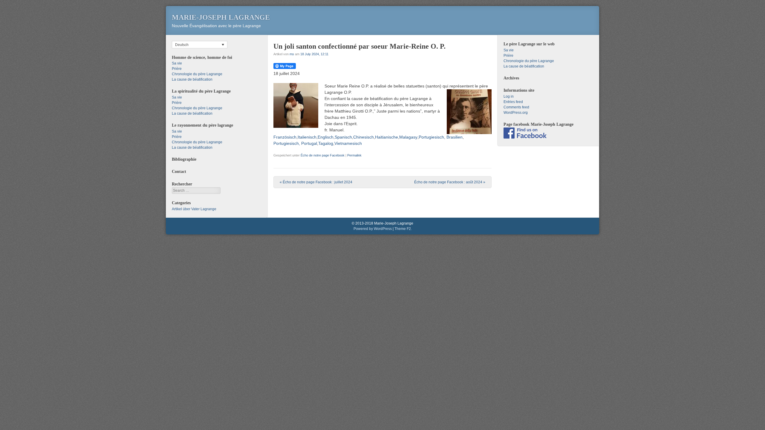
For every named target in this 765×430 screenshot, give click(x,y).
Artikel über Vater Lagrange (194, 209)
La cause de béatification (192, 79)
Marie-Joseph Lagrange (221, 17)
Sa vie (177, 63)
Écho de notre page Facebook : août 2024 (449, 182)
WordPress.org (516, 112)
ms (292, 54)
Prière (177, 69)
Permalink (354, 155)
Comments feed (516, 107)
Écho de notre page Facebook (323, 155)
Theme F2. (403, 229)
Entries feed (513, 102)
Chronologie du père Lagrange (197, 74)
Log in (509, 96)
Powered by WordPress (373, 229)
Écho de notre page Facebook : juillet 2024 (316, 182)
